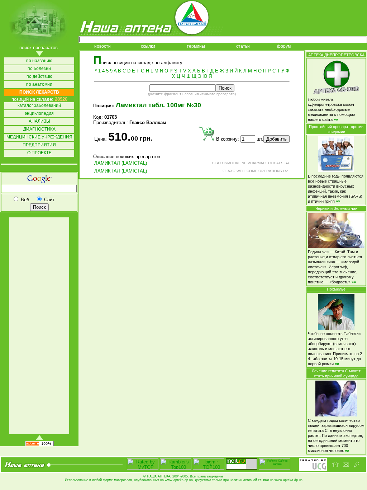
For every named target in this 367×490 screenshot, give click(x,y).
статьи (243, 46)
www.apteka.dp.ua (179, 480)
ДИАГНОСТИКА (39, 129)
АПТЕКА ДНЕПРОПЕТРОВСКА (336, 55)
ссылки (148, 46)
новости (102, 46)
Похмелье (336, 289)
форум (284, 46)
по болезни (39, 68)
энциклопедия (39, 113)
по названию (39, 60)
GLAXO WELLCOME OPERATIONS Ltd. (256, 171)
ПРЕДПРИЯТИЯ (39, 145)
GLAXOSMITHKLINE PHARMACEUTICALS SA (251, 163)
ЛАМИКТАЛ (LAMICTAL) (120, 163)
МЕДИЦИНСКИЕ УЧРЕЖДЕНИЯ (39, 137)
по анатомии (39, 84)
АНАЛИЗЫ (39, 121)
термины (196, 46)
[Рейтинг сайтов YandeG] (274, 468)
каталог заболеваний (39, 105)
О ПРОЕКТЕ (39, 153)
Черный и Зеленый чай (336, 208)
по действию (39, 76)
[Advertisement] (38, 325)
